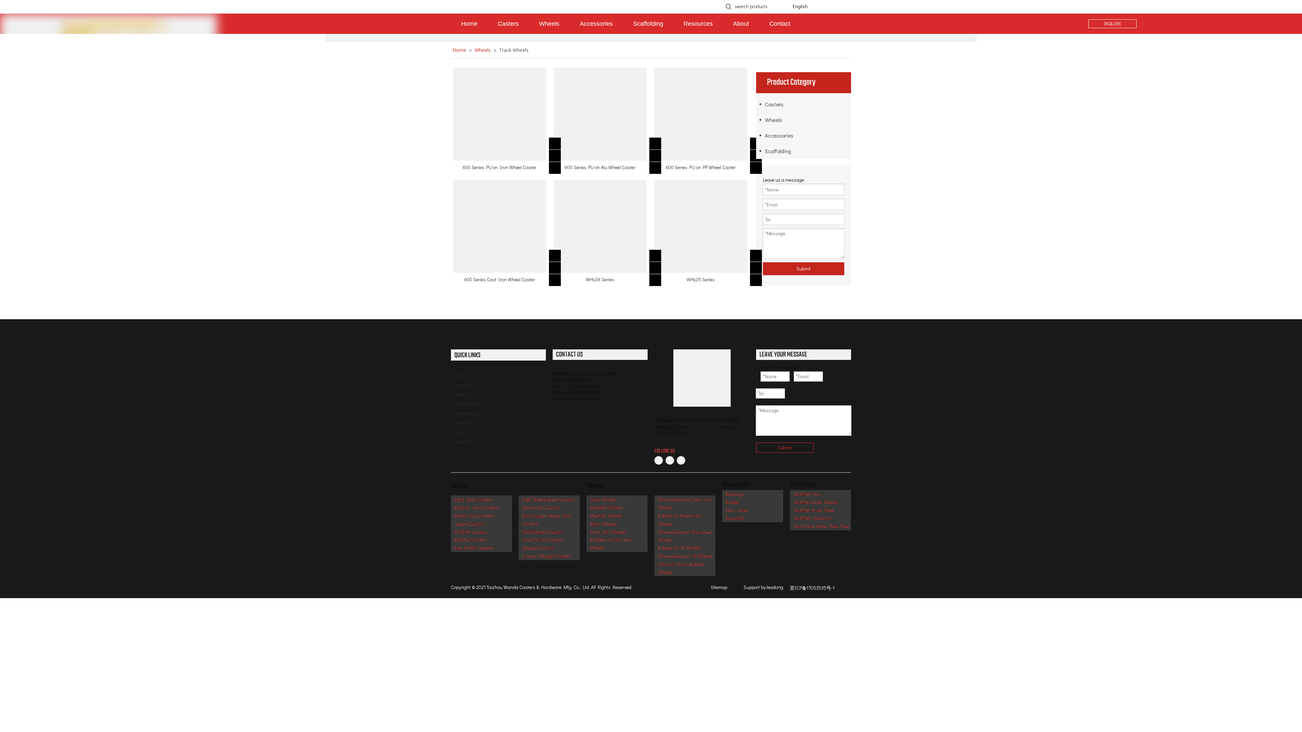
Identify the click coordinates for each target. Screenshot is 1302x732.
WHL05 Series (701, 279)
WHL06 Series (600, 279)
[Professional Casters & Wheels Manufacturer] (702, 378)
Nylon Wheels (603, 524)
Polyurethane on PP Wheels (685, 556)
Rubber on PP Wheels (680, 548)
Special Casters (538, 548)
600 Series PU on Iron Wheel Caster (499, 167)
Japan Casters (469, 524)
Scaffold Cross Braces (816, 502)
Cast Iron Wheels (608, 532)
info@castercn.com (585, 399)
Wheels (773, 119)
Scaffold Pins (806, 494)
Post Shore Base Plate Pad (821, 526)
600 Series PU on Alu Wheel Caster (600, 167)
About (460, 432)
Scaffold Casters (471, 532)
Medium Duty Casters (476, 507)
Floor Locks (737, 510)
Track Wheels (603, 499)
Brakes (732, 502)
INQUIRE (1112, 23)
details (559, 166)
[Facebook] (658, 460)
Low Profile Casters (473, 548)
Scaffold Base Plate (813, 510)
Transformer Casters (543, 539)
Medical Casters (470, 539)
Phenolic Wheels (606, 515)
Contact (461, 442)
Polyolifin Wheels (606, 507)
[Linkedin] (670, 460)
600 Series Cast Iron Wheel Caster (499, 279)
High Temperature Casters (548, 499)
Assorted (735, 518)
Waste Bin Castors (541, 507)
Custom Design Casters (546, 556)
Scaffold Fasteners (812, 518)
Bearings (735, 494)
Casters (774, 104)
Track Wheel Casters (542, 532)
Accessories (779, 135)
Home (459, 375)
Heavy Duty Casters (474, 515)
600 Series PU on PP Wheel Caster (701, 167)
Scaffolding (778, 151)
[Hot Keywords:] (729, 6)
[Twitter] (681, 460)
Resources (464, 423)
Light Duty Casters (473, 499)
